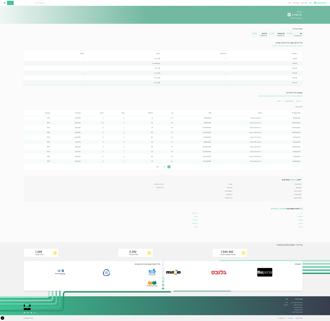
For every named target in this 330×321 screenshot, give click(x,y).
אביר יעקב (195, 213)
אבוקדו (300, 220)
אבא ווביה (299, 216)
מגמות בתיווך (296, 3)
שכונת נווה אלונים (296, 18)
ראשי (310, 3)
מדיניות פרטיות (281, 318)
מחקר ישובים (304, 3)
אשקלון (299, 12)
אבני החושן (195, 223)
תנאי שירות (290, 318)
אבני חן (196, 227)
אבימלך (300, 227)
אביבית (300, 223)
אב (301, 213)
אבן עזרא (195, 220)
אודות (289, 3)
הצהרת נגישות (299, 318)
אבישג (196, 216)
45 (157, 167)
